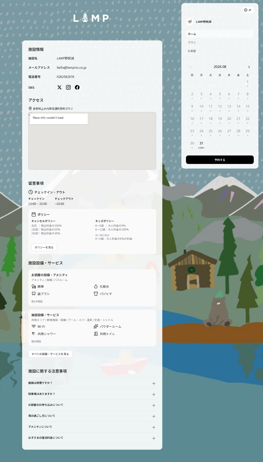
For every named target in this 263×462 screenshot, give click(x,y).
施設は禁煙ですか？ (40, 383)
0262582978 (65, 76)
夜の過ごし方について (41, 416)
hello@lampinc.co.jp (71, 67)
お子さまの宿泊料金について (45, 437)
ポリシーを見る (44, 247)
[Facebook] (77, 87)
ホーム (192, 34)
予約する (219, 160)
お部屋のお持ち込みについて (45, 405)
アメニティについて (40, 427)
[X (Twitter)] (59, 87)
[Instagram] (68, 87)
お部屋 (192, 51)
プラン (192, 42)
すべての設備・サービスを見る (50, 354)
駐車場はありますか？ (41, 394)
